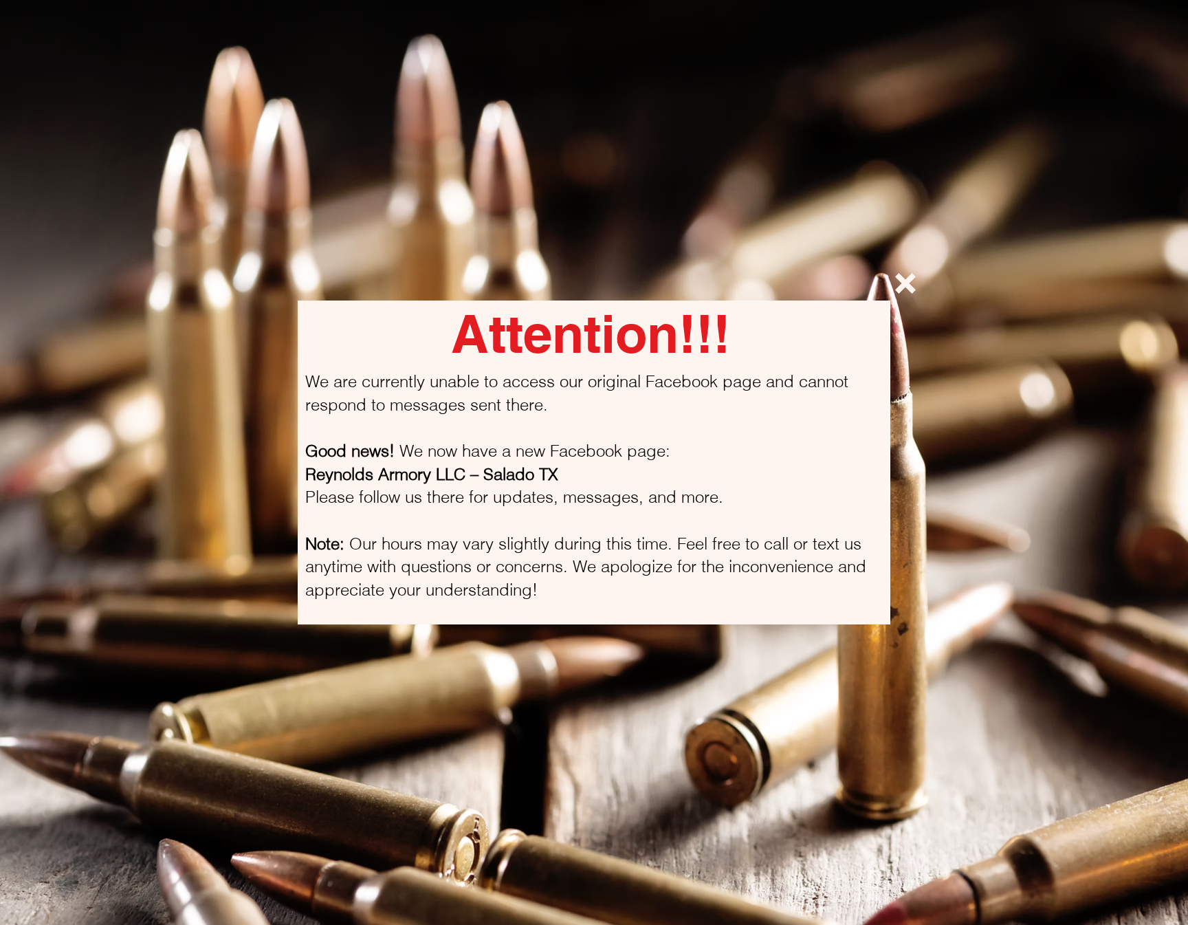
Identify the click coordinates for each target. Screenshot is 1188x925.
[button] (905, 283)
